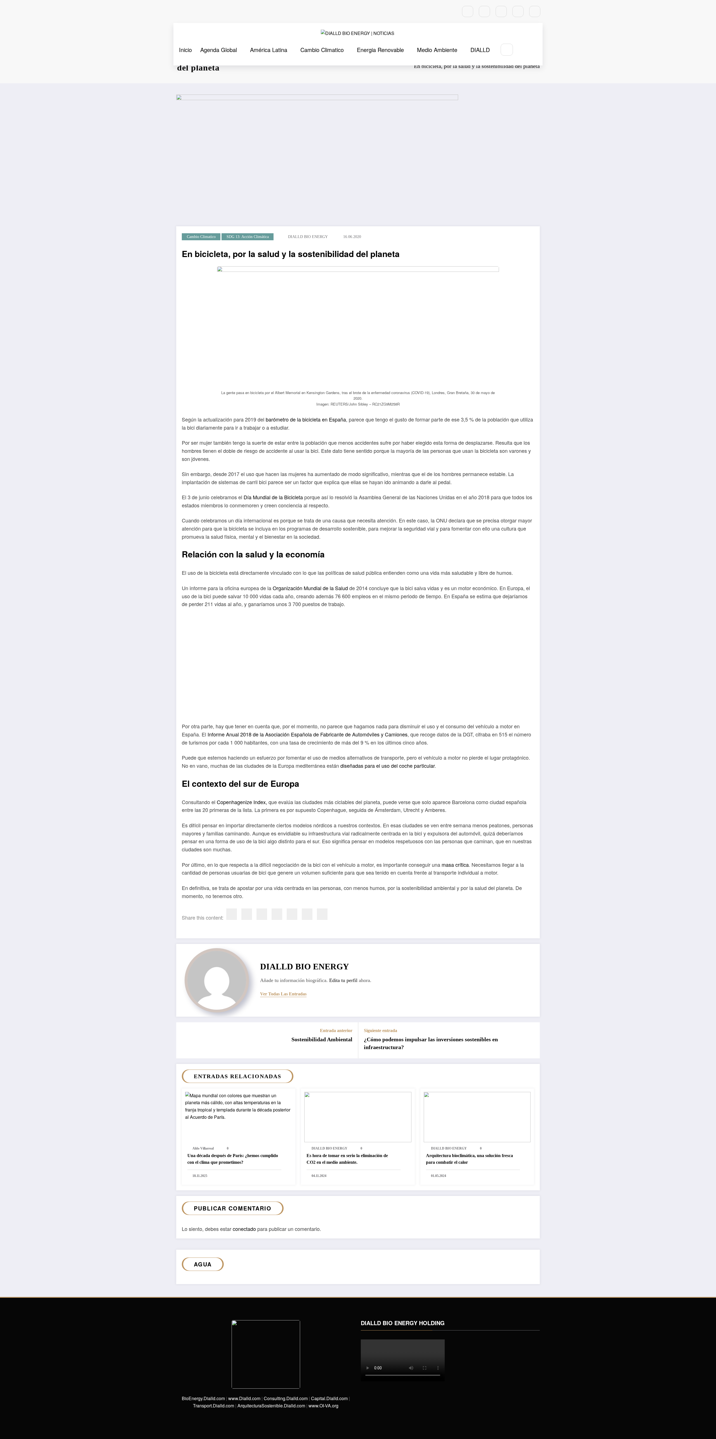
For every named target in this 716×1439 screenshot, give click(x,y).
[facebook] (231, 914)
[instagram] (518, 11)
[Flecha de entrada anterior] (184, 1040)
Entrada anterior (336, 1030)
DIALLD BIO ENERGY (308, 237)
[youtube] (534, 11)
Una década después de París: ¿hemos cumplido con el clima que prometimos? (232, 1159)
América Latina (268, 50)
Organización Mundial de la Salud (310, 588)
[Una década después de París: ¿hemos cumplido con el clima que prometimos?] (238, 1105)
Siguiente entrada (380, 1030)
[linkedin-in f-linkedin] (484, 11)
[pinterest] (292, 914)
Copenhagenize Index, (242, 802)
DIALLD (480, 50)
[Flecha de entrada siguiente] (532, 1040)
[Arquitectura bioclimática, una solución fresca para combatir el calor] (477, 1116)
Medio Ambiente (437, 50)
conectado (244, 1228)
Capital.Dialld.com (329, 1398)
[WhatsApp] (307, 914)
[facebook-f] (467, 11)
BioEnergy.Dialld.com (203, 1398)
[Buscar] (507, 50)
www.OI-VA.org (323, 1405)
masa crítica (455, 864)
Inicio (185, 50)
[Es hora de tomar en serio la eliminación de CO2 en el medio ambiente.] (357, 1116)
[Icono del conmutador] (536, 50)
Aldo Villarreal (203, 1148)
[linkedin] (261, 914)
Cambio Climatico (322, 50)
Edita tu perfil (343, 980)
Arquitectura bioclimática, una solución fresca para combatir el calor (469, 1159)
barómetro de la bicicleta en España (306, 419)
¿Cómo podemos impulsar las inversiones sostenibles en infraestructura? (431, 1043)
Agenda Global (218, 50)
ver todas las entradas (283, 993)
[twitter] (246, 914)
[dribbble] (501, 11)
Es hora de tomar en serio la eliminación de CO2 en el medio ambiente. (347, 1159)
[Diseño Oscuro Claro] (523, 50)
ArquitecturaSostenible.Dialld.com (271, 1405)
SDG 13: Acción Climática (248, 237)
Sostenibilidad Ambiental (321, 1039)
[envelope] (277, 914)
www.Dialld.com (244, 1398)
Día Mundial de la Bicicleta (273, 497)
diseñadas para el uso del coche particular (387, 765)
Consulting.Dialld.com (286, 1398)
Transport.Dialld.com (213, 1405)
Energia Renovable (380, 50)
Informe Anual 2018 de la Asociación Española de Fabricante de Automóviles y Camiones (308, 734)
